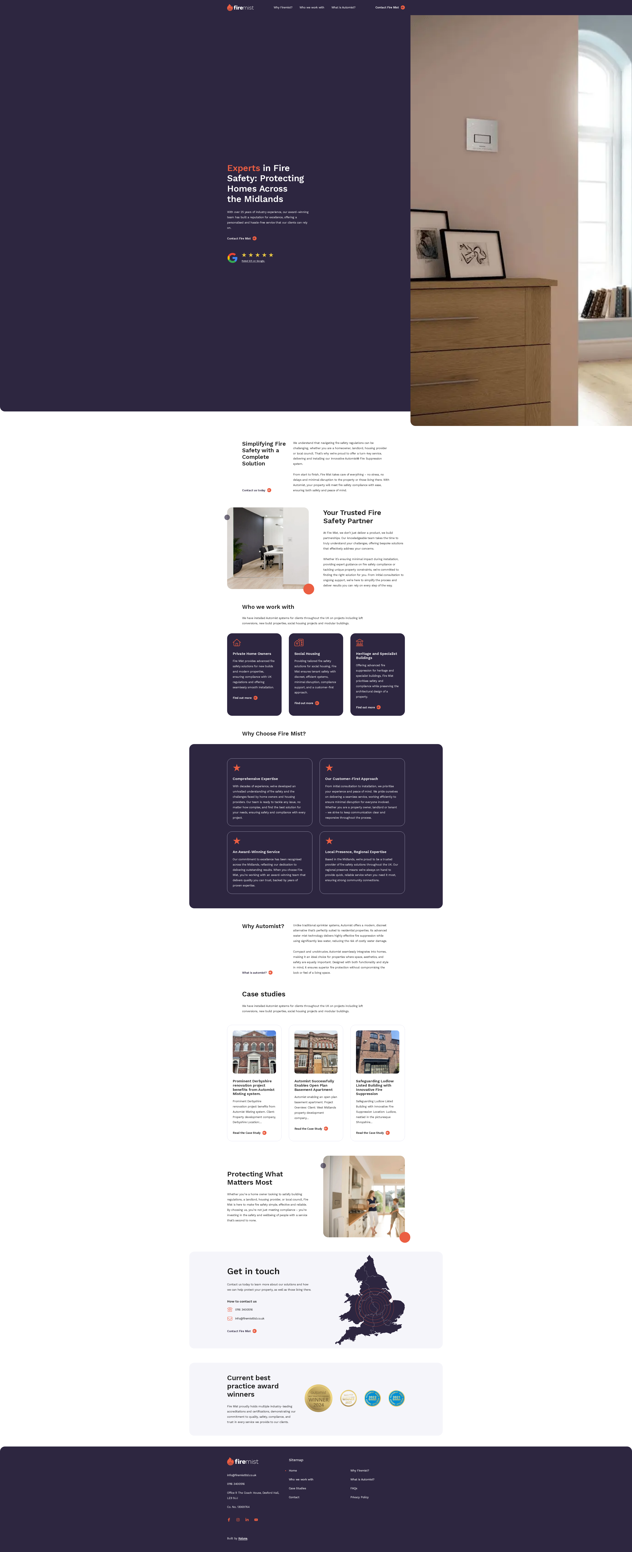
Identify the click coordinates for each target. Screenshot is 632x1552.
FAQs (353, 1488)
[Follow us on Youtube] (256, 1519)
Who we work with (312, 7)
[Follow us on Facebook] (229, 1519)
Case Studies (297, 1488)
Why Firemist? (283, 7)
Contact (294, 1497)
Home (293, 1470)
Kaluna (242, 1538)
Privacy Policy (359, 1497)
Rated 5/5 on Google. (253, 261)
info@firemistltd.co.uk (249, 1318)
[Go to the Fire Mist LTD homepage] (240, 7)
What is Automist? (343, 7)
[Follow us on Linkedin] (247, 1519)
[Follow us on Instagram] (238, 1519)
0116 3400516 (244, 1309)
